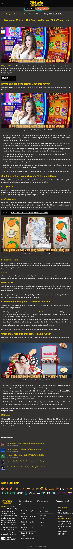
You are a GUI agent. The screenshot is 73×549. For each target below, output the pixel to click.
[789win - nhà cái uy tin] (36, 3)
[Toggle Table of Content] (12, 78)
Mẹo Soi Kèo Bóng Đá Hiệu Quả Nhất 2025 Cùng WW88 (24, 449)
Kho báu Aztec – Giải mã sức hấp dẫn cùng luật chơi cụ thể (25, 443)
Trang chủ (9, 14)
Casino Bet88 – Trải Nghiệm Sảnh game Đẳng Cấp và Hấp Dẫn (26, 467)
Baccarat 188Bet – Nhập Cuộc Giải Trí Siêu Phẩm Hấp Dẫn (25, 455)
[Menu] (2, 3)
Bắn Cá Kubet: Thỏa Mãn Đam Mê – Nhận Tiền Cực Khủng (25, 461)
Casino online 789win (20, 14)
